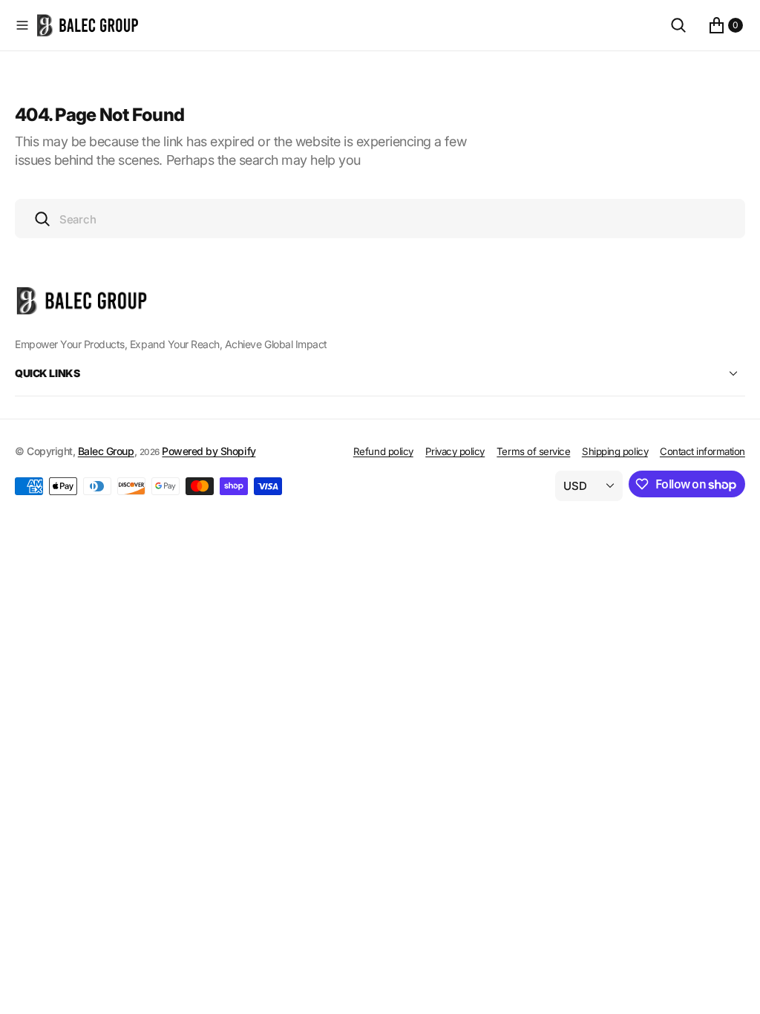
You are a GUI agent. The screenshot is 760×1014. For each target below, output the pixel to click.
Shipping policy (615, 451)
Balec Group (106, 451)
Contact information (702, 451)
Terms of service (533, 451)
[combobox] (380, 218)
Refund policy (383, 451)
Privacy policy (455, 451)
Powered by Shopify (208, 451)
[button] (22, 25)
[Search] (678, 25)
